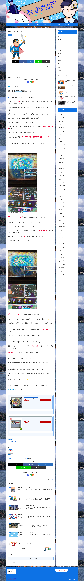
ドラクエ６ (18, 458)
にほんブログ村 (12, 441)
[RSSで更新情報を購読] (33, 82)
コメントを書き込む (31, 559)
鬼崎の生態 (30, 458)
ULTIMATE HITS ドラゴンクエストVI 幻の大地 (31, 397)
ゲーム (10, 458)
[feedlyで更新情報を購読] (31, 82)
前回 (9, 97)
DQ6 (14, 458)
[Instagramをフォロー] (28, 82)
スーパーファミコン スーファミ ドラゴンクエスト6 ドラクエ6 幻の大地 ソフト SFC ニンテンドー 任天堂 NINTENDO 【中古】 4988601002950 (37, 418)
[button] (46, 61)
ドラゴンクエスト (24, 458)
